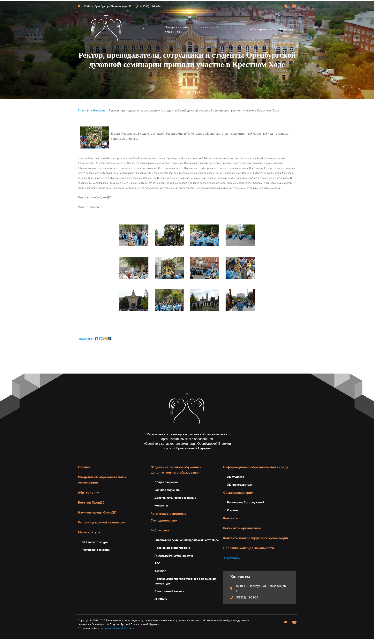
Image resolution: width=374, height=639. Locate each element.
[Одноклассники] (105, 337)
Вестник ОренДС (91, 502)
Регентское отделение (169, 513)
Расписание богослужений (245, 502)
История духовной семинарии (101, 522)
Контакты (288, 29)
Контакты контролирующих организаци (254, 538)
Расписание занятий (96, 549)
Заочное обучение (167, 489)
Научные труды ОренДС (97, 512)
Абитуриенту (261, 29)
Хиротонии (232, 558)
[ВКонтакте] (97, 337)
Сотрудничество (164, 520)
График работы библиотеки (173, 555)
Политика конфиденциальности (248, 548)
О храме (232, 510)
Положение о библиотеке (172, 547)
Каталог (160, 571)
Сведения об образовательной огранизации (192, 29)
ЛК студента (235, 476)
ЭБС (157, 563)
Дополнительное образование (175, 497)
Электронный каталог (169, 591)
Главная (150, 29)
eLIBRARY (161, 599)
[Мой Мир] (109, 337)
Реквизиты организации (242, 528)
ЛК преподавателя (239, 484)
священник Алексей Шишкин (117, 628)
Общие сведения (166, 482)
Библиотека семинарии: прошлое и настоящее (186, 540)
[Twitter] (101, 337)
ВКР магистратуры (95, 542)
